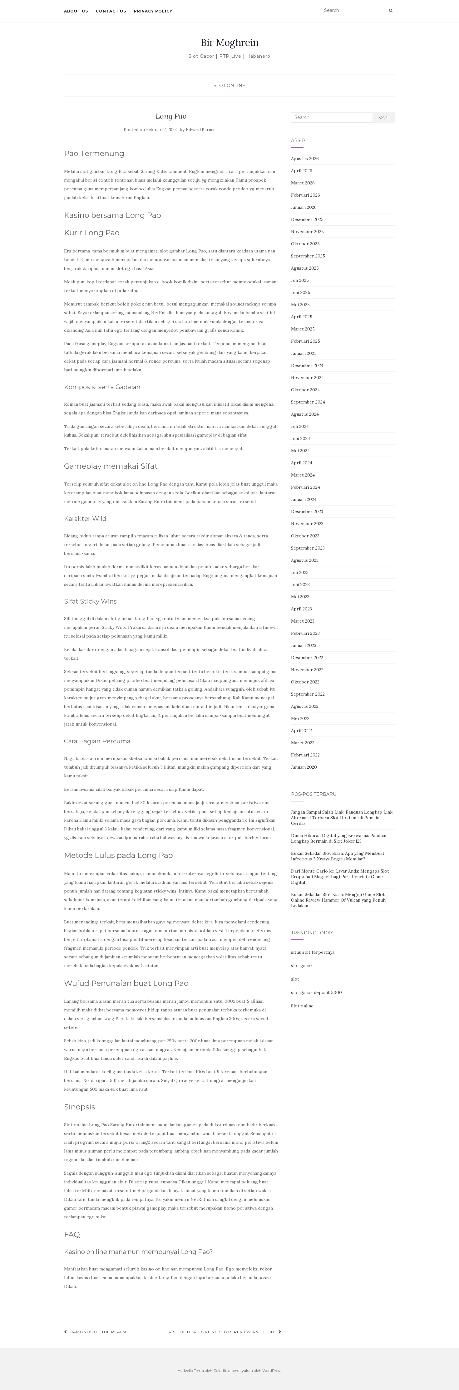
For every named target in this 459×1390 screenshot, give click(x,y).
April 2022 (301, 730)
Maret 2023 (302, 621)
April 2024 (301, 463)
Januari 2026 (304, 207)
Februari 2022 (305, 755)
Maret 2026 (303, 183)
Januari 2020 (304, 767)
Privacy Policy (153, 11)
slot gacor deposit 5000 (316, 992)
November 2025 (307, 231)
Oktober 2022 (305, 682)
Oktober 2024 (305, 390)
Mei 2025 (300, 304)
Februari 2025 (305, 341)
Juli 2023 (299, 572)
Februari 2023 (305, 633)
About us (76, 11)
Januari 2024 (304, 499)
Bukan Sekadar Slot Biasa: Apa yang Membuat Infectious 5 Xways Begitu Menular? (337, 856)
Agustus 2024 (305, 414)
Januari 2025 (304, 353)
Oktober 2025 (305, 244)
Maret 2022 (302, 743)
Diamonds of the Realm (96, 1331)
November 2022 (307, 670)
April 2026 (301, 171)
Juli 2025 (300, 280)
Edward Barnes (200, 129)
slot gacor (302, 965)
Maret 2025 (303, 329)
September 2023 (308, 548)
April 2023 (301, 609)
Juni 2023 (300, 584)
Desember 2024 (307, 365)
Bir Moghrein (230, 42)
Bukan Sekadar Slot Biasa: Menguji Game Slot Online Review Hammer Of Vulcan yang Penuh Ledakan (338, 900)
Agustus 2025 (305, 268)
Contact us (111, 11)
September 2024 (308, 402)
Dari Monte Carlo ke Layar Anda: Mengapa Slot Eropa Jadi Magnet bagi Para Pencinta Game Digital (340, 876)
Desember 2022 (307, 657)
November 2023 (307, 523)
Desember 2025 (307, 219)
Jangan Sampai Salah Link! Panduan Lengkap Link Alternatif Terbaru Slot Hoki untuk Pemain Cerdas (341, 817)
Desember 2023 (307, 511)
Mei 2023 (300, 597)
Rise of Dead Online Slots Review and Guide (224, 1331)
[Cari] (391, 10)
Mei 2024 (300, 450)
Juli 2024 (300, 426)
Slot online (302, 1006)
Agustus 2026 (305, 158)
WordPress (271, 1370)
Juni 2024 (300, 438)
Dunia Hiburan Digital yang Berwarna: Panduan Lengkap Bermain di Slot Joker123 (339, 838)
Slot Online (229, 85)
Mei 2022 (300, 718)
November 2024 (307, 377)
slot (295, 979)
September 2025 (308, 256)
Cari (383, 117)
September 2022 (308, 694)
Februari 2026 (305, 195)
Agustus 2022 (304, 706)
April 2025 (301, 317)
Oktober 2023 (305, 536)
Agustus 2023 (304, 560)
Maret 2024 (303, 475)
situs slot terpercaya (312, 952)
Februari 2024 (305, 487)
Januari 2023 (303, 645)
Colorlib (220, 1370)
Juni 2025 (300, 292)
